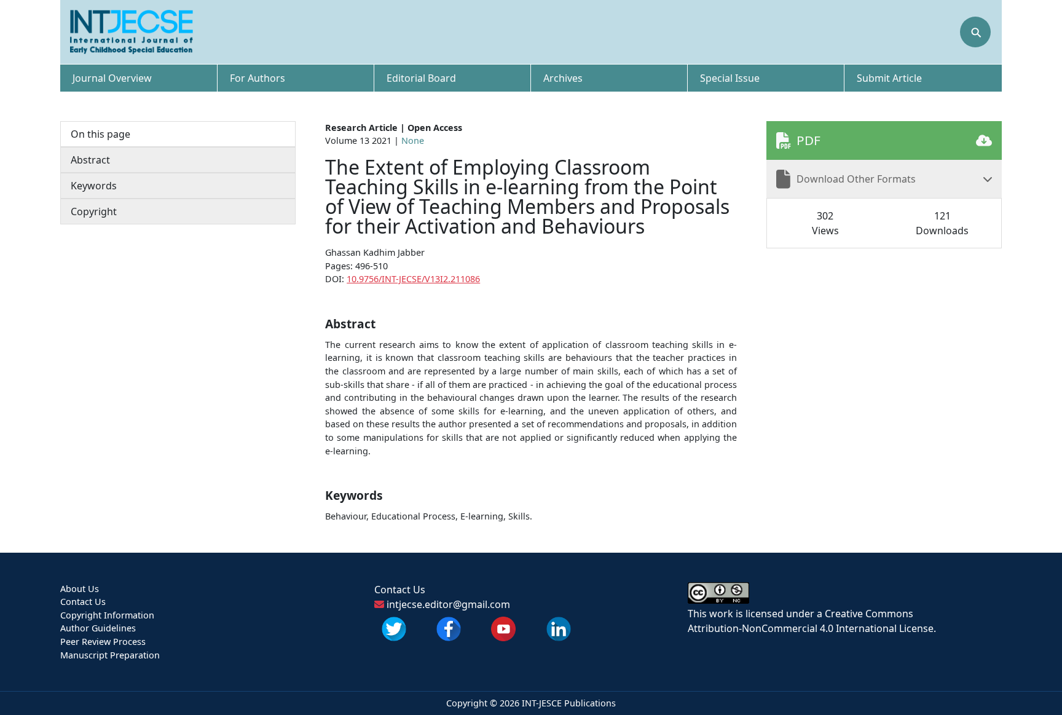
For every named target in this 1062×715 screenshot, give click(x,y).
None (412, 140)
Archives (563, 78)
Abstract (90, 160)
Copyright (94, 211)
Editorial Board (421, 78)
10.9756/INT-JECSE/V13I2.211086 (413, 279)
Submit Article (889, 78)
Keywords (94, 185)
